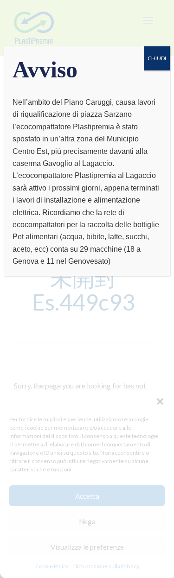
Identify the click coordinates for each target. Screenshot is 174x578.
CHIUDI (157, 58)
